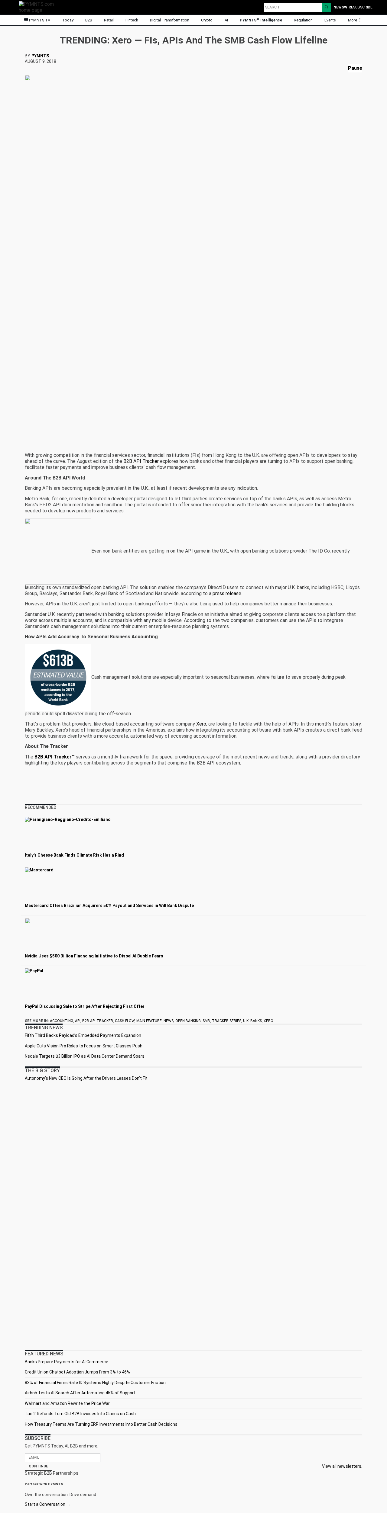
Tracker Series (226, 1021)
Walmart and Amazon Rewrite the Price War (67, 1403)
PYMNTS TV (39, 20)
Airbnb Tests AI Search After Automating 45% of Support (80, 1392)
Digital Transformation (169, 20)
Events (330, 20)
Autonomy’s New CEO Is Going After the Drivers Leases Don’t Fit (86, 1078)
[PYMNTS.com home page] (38, 7)
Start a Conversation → (47, 1504)
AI (226, 20)
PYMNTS (40, 55)
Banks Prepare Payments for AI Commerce (66, 1361)
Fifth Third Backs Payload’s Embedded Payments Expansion (83, 1035)
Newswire (343, 7)
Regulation (303, 20)
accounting (61, 1021)
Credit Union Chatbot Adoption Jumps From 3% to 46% (77, 1372)
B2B (88, 20)
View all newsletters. (342, 1466)
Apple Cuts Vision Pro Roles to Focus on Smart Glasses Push (83, 1045)
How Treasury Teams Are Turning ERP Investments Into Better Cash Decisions (101, 1424)
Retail (109, 20)
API (77, 1021)
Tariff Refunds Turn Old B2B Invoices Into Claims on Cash (80, 1413)
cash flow (125, 1021)
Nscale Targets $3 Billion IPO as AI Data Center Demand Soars (85, 1056)
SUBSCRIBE (362, 7)
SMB (206, 1021)
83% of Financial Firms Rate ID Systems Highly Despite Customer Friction (95, 1382)
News (169, 1021)
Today (67, 20)
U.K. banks (252, 1021)
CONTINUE (38, 1466)
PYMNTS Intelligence (261, 19)
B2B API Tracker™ (54, 757)
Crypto (207, 20)
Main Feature (149, 1021)
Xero (201, 724)
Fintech (131, 20)
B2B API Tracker (141, 461)
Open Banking (188, 1021)
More (353, 20)
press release (227, 593)
